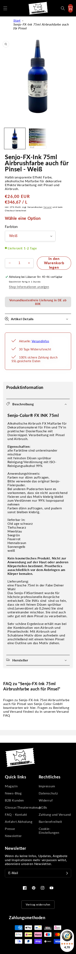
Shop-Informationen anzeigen (29, 287)
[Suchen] (63, 8)
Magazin (11, 786)
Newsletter (13, 836)
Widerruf (46, 800)
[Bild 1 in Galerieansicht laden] (14, 138)
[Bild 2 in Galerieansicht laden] (37, 138)
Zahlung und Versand (55, 814)
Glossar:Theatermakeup (21, 807)
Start (17, 20)
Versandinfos (40, 341)
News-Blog (13, 793)
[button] (5, 8)
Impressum (47, 786)
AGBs (43, 807)
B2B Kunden (14, 800)
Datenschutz (48, 793)
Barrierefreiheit (50, 821)
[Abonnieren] (67, 873)
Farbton (11, 226)
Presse (10, 829)
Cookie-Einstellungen (49, 830)
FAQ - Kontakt (16, 814)
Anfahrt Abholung (18, 821)
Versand (47, 207)
